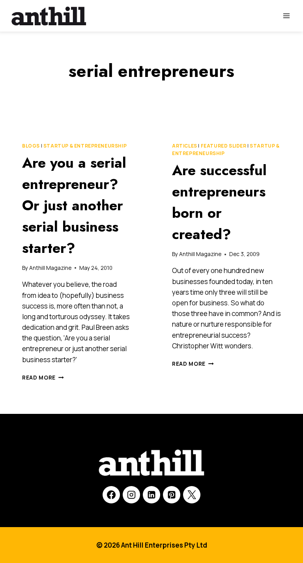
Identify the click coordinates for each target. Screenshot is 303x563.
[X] (191, 494)
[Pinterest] (171, 494)
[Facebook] (111, 494)
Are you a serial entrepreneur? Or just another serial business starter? (74, 205)
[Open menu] (286, 15)
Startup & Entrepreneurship (85, 145)
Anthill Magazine (50, 267)
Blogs (31, 145)
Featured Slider (224, 145)
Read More (43, 377)
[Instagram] (131, 494)
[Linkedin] (151, 494)
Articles (184, 145)
